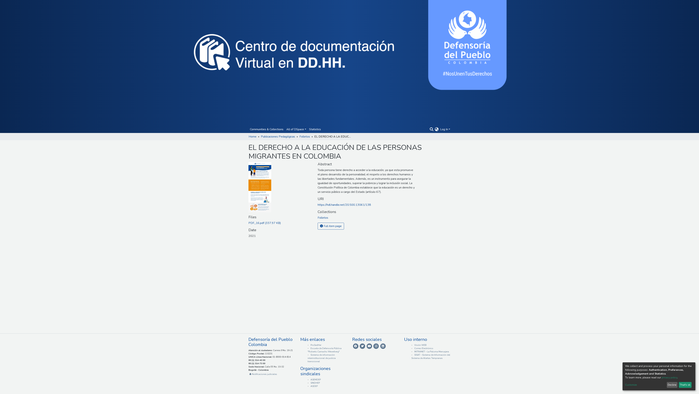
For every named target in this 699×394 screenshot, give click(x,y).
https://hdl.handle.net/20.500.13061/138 (344, 205)
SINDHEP (315, 382)
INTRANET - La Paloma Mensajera (431, 351)
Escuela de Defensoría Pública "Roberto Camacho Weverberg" (324, 350)
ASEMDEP (316, 379)
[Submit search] (431, 129)
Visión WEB (420, 345)
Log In (444, 129)
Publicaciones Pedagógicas (278, 137)
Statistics (315, 129)
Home (252, 137)
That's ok (685, 385)
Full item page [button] (332, 226)
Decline (672, 385)
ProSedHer (316, 345)
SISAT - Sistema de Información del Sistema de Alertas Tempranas (430, 356)
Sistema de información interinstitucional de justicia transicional (322, 358)
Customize (631, 385)
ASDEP (314, 386)
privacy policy (669, 377)
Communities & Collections (266, 129)
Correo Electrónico (423, 348)
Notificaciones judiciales (264, 374)
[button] (437, 129)
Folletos (304, 137)
